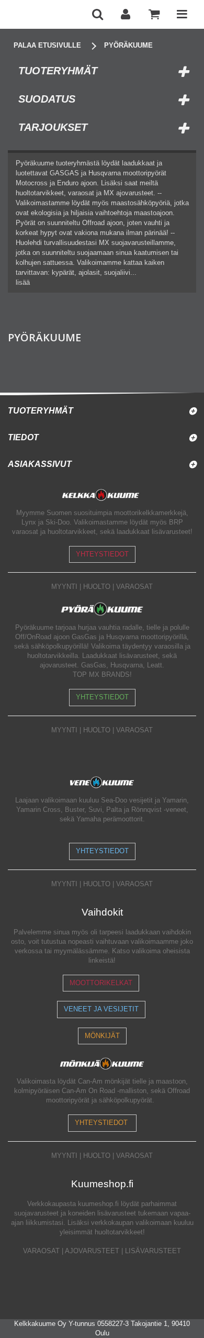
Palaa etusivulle (47, 45)
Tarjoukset (52, 127)
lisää (23, 282)
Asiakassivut (40, 464)
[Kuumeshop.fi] (45, 14)
